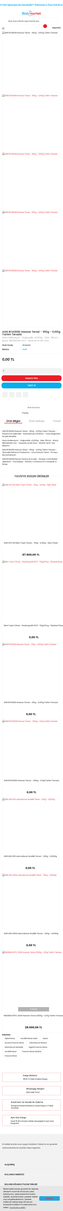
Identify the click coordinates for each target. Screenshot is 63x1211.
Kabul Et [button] (49, 1198)
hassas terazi (11, 1056)
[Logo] (31, 13)
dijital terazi (10, 1038)
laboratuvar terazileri (14, 1047)
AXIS (25, 349)
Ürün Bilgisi (13, 421)
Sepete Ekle (31, 378)
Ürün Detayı (36, 421)
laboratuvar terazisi (38, 1042)
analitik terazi (11, 1051)
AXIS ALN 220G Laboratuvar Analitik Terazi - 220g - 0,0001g (31, 933)
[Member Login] (3, 28)
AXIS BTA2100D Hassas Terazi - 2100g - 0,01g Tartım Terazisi (31, 780)
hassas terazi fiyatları (31, 1051)
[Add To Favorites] (25, 394)
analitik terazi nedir (29, 1038)
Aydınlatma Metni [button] (17, 1207)
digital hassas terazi (38, 1047)
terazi (45, 1038)
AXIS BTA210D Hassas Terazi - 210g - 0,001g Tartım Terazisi (31, 702)
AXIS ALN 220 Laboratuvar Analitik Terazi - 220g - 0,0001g (30, 856)
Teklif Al (31, 385)
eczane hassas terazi (14, 1042)
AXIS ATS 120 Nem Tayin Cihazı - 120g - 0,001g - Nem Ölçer (31, 543)
